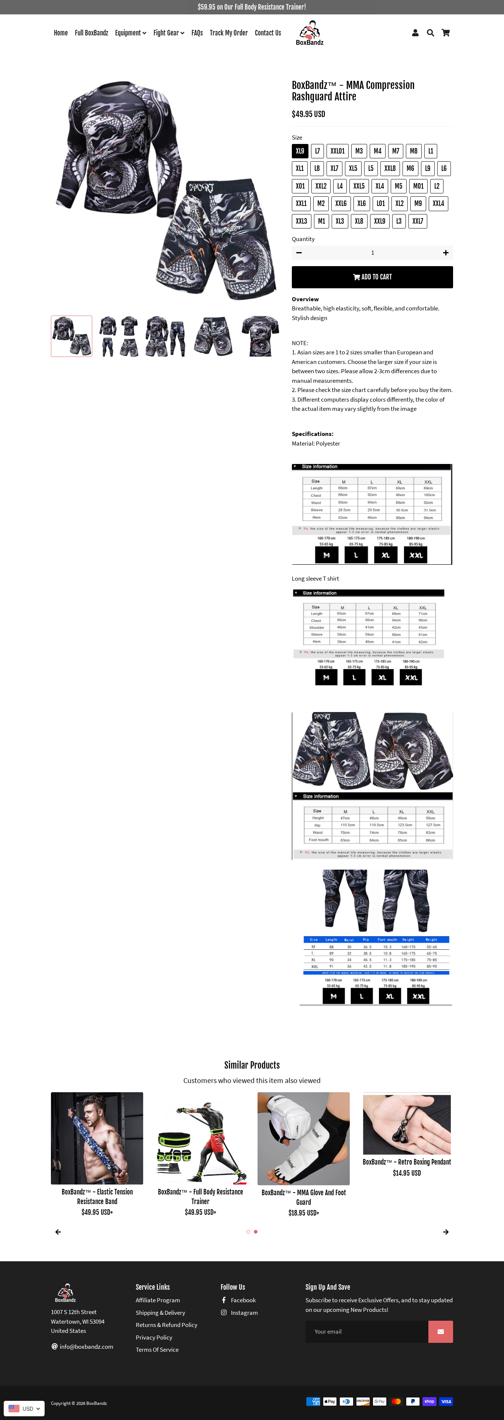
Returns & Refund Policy (166, 1325)
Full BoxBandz (91, 33)
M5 (399, 186)
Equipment (128, 33)
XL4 (380, 186)
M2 (321, 203)
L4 (340, 186)
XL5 (353, 168)
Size (297, 137)
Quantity (303, 239)
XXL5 (359, 186)
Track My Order (229, 33)
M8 (414, 151)
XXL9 (380, 221)
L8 (317, 168)
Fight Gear (166, 33)
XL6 (362, 203)
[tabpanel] (97, 1150)
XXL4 (438, 203)
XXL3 (301, 221)
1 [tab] (248, 1232)
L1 (430, 151)
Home (61, 33)
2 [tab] (256, 1232)
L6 (444, 168)
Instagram (244, 1313)
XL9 (300, 151)
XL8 (359, 221)
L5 (371, 168)
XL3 (340, 221)
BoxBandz (96, 1403)
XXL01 (338, 151)
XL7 (334, 168)
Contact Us (268, 33)
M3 (359, 151)
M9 (418, 203)
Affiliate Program (158, 1300)
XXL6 (341, 203)
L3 (399, 221)
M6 (410, 168)
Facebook (243, 1300)
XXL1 (301, 203)
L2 (436, 186)
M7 (395, 151)
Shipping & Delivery (160, 1313)
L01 (381, 203)
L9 (428, 168)
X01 (300, 186)
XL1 (300, 168)
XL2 (400, 203)
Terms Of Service (157, 1349)
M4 (378, 151)
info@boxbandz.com (86, 1346)
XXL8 (390, 168)
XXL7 (417, 221)
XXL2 (321, 186)
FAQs (197, 33)
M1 (321, 221)
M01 (418, 186)
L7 (317, 151)
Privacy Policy (154, 1337)
